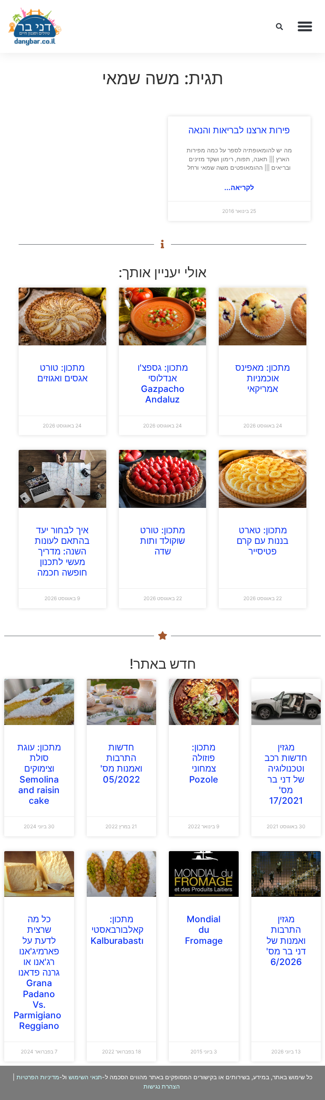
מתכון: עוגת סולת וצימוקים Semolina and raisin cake (39, 774)
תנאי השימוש (85, 1077)
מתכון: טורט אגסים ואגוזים (62, 372)
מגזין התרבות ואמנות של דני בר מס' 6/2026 (286, 940)
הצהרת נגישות (161, 1086)
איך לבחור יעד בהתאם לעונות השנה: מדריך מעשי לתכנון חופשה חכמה (62, 551)
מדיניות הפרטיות (38, 1077)
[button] (305, 27)
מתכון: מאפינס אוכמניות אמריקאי (262, 378)
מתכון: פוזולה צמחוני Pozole (203, 763)
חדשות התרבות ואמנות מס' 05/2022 (121, 763)
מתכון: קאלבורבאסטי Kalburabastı (117, 930)
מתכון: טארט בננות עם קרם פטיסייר (263, 541)
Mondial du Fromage (204, 930)
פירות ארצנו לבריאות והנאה (239, 130)
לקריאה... (239, 187)
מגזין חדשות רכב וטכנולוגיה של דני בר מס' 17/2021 (285, 774)
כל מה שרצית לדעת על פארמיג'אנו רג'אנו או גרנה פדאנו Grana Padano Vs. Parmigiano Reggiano (37, 972)
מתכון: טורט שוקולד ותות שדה (162, 541)
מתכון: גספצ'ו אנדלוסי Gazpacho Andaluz (163, 383)
